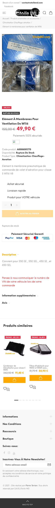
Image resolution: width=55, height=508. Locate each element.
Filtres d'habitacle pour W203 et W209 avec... (39, 367)
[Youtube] (14, 453)
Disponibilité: (8, 152)
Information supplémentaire (19, 295)
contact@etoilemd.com (32, 3)
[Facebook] (4, 453)
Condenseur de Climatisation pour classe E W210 (14, 368)
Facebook (8, 6)
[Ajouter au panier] (14, 380)
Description (9, 254)
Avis (5, 302)
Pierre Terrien (31, 485)
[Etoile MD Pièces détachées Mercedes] (27, 13)
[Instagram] (9, 453)
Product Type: (9, 156)
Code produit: (9, 149)
